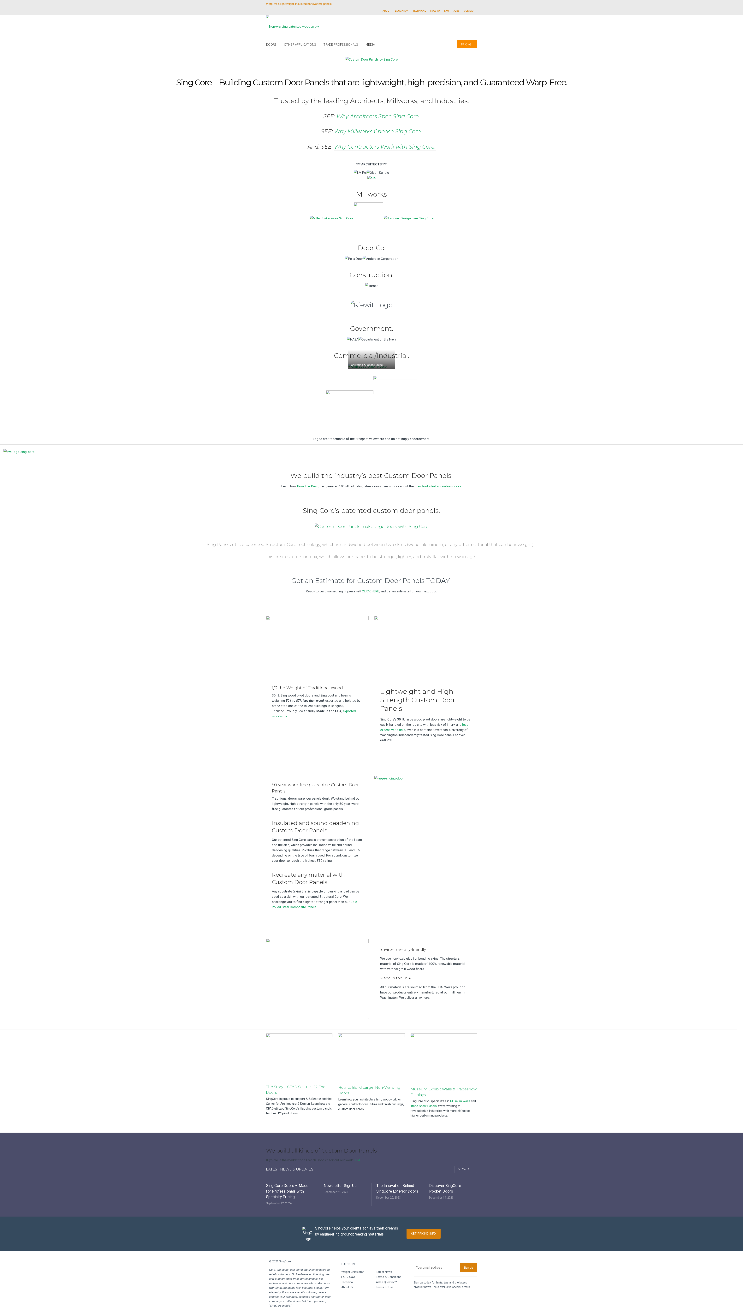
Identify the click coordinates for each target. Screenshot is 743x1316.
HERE (357, 1160)
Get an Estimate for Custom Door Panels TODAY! (371, 581)
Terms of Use (384, 1287)
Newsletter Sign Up (340, 1185)
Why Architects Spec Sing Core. (378, 116)
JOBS (456, 10)
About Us (347, 1287)
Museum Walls (460, 1101)
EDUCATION (401, 10)
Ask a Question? (386, 1282)
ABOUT (387, 10)
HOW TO (435, 10)
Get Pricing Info (423, 1233)
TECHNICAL (419, 10)
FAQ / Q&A (348, 1277)
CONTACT (469, 10)
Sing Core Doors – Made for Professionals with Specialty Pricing (287, 1191)
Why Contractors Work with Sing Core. (385, 146)
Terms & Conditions (388, 1277)
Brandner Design (309, 486)
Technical (347, 1282)
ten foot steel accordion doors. (439, 486)
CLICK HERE (370, 591)
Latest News (384, 1272)
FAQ (446, 10)
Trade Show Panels (424, 1106)
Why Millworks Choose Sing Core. (378, 131)
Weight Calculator (352, 1272)
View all (465, 1169)
